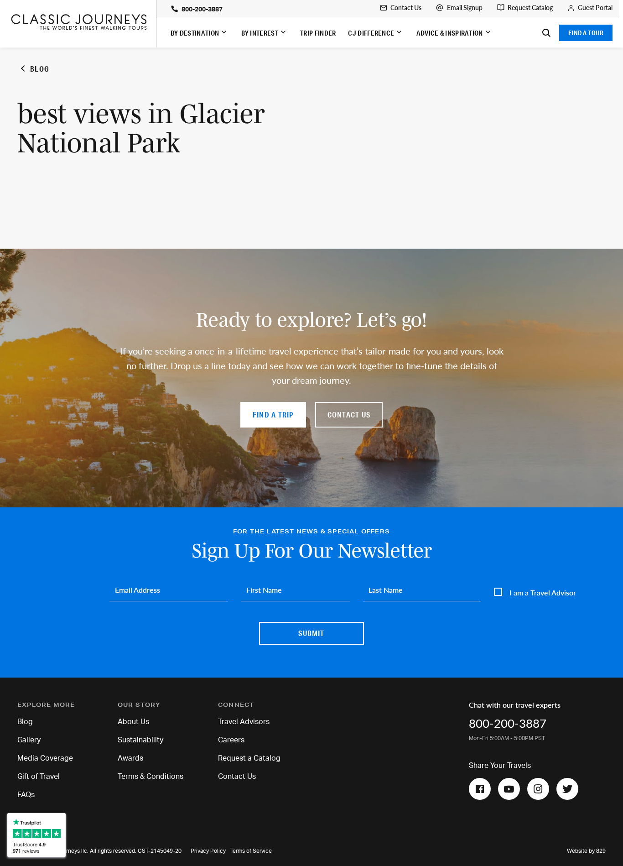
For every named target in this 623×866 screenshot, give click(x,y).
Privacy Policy (208, 851)
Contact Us (405, 7)
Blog (25, 721)
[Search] (546, 32)
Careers (231, 740)
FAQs (26, 794)
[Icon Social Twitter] (567, 789)
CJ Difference (371, 32)
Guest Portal (595, 7)
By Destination (195, 32)
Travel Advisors (244, 721)
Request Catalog (530, 7)
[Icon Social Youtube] (509, 789)
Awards (130, 758)
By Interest (259, 32)
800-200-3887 (202, 9)
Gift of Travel (38, 776)
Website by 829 (586, 851)
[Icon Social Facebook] (480, 789)
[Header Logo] (83, 22)
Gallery (29, 740)
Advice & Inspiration (449, 32)
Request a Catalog (249, 758)
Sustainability (140, 740)
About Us (133, 721)
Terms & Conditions (150, 776)
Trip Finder (318, 32)
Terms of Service (251, 851)
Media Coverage (45, 758)
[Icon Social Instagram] (538, 789)
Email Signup (465, 7)
